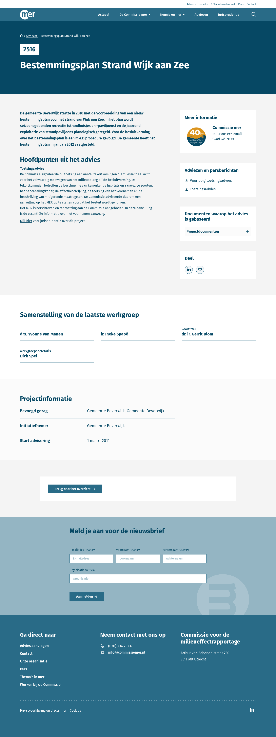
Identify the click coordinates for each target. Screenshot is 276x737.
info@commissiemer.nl (126, 652)
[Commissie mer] (27, 15)
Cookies (75, 710)
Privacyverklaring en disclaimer (43, 710)
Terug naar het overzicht (73, 489)
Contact (26, 653)
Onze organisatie (33, 661)
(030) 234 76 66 (227, 139)
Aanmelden (84, 596)
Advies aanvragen (34, 646)
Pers (23, 669)
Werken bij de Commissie (40, 684)
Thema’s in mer (32, 677)
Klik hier (26, 221)
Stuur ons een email (227, 134)
